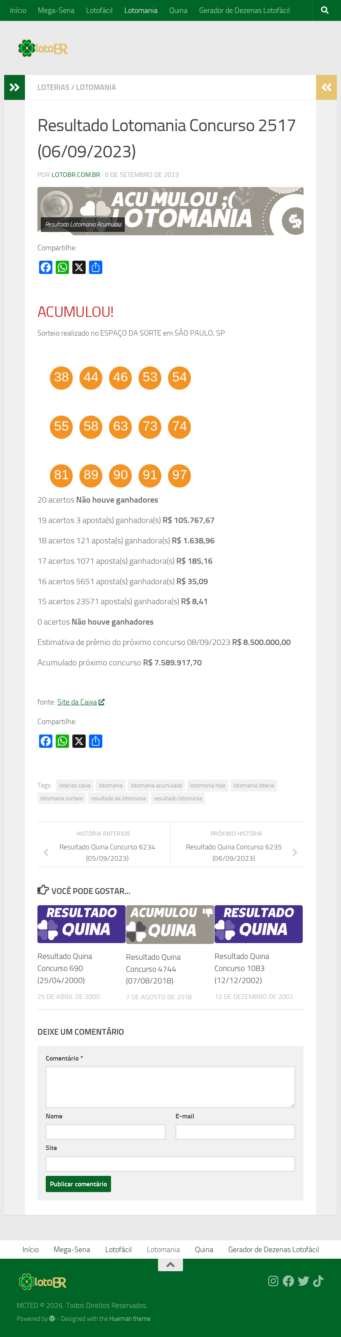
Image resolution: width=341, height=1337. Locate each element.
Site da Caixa (77, 702)
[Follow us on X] (303, 1281)
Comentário (64, 1058)
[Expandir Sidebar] (14, 87)
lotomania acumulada (156, 785)
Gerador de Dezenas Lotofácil (244, 10)
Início (18, 10)
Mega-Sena (56, 10)
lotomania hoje (207, 785)
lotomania (111, 785)
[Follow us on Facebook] (288, 1281)
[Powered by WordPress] (52, 1319)
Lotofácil (99, 10)
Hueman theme (130, 1318)
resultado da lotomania (118, 798)
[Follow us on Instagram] (273, 1281)
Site (51, 1148)
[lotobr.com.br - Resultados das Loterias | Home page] (43, 47)
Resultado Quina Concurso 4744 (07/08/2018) (153, 969)
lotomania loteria (253, 785)
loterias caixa (75, 785)
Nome (54, 1116)
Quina (178, 10)
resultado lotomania (178, 798)
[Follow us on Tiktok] (318, 1281)
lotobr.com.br (76, 175)
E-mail (184, 1116)
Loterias (53, 87)
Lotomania (141, 10)
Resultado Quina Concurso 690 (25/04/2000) (64, 968)
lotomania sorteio (61, 798)
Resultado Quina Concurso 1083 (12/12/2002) (242, 968)
